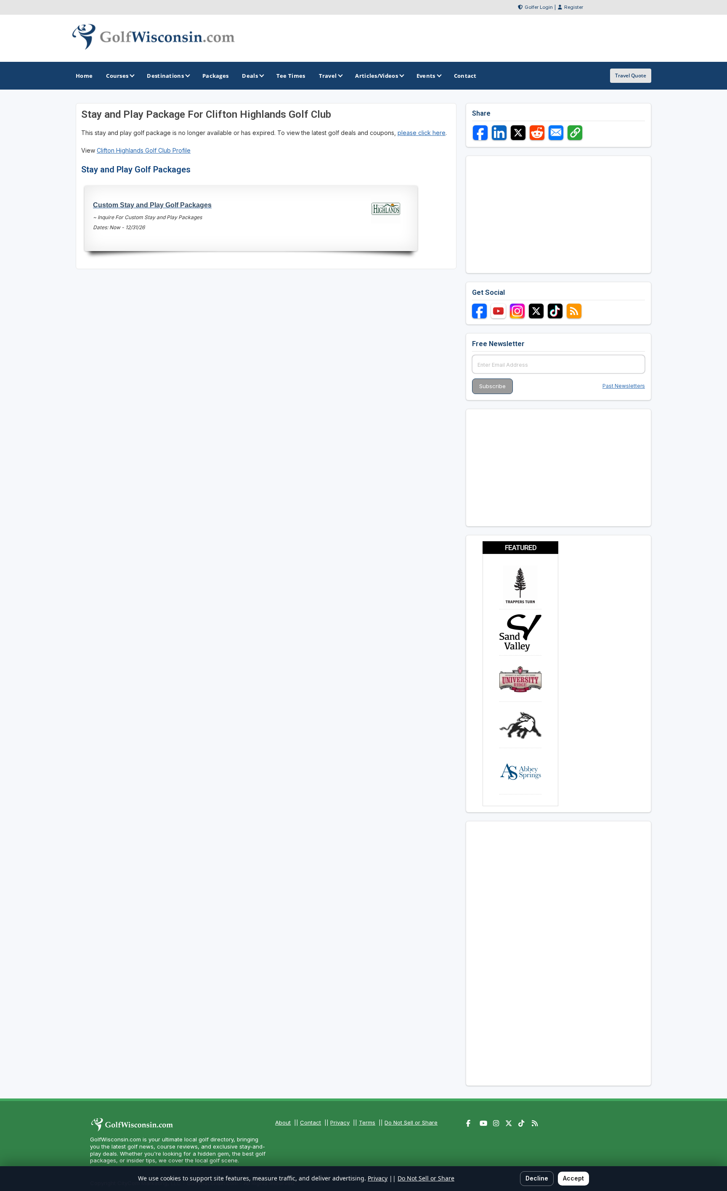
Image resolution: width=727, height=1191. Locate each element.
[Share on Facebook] (480, 132)
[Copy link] (575, 132)
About (283, 1122)
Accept (573, 1178)
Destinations (165, 75)
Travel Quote (630, 75)
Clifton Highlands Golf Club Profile (144, 150)
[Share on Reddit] (537, 132)
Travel (328, 75)
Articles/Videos (376, 75)
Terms (367, 1122)
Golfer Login (539, 7)
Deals (250, 75)
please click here (422, 132)
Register (573, 7)
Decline (536, 1178)
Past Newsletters (623, 386)
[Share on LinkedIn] (499, 132)
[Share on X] (518, 132)
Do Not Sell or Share (411, 1122)
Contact (310, 1122)
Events (426, 75)
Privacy (340, 1122)
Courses (117, 75)
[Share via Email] (556, 132)
